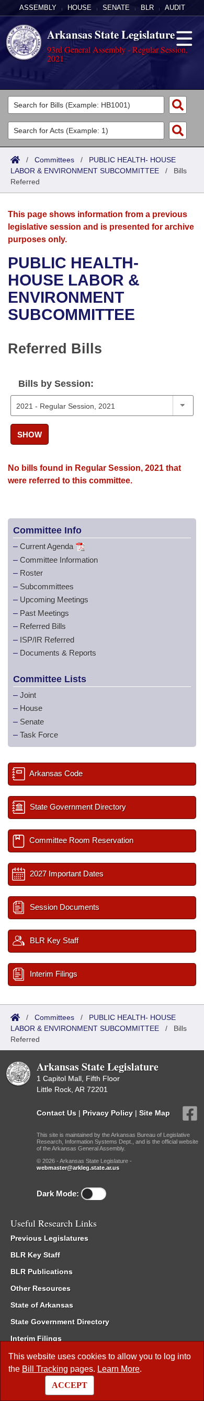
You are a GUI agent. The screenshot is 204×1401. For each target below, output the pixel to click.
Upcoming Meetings (54, 599)
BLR (147, 7)
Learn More (118, 1368)
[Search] (178, 105)
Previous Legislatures (49, 1238)
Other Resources (40, 1288)
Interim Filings (36, 1338)
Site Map (154, 1112)
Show (29, 434)
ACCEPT (69, 1385)
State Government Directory (59, 1321)
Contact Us (56, 1112)
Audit (175, 7)
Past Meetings (44, 613)
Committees (54, 160)
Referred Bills (43, 626)
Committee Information (59, 559)
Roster (31, 572)
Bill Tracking (45, 1368)
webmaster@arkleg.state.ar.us (78, 1168)
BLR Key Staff (35, 1255)
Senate (116, 7)
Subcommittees (47, 586)
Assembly (37, 7)
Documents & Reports (58, 652)
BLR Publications (41, 1271)
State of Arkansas (41, 1305)
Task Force (39, 734)
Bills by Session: (56, 383)
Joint (28, 695)
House (79, 7)
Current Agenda (46, 546)
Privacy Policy (108, 1112)
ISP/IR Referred (47, 639)
